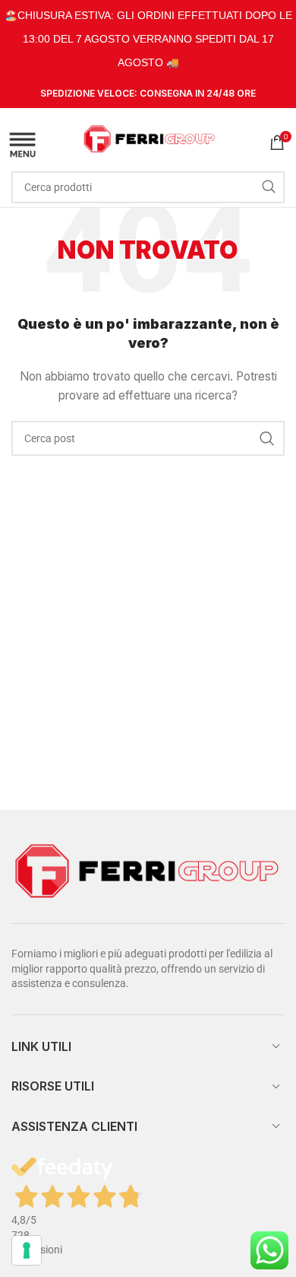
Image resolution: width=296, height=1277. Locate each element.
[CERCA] (269, 187)
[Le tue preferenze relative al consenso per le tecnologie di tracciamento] (26, 1250)
